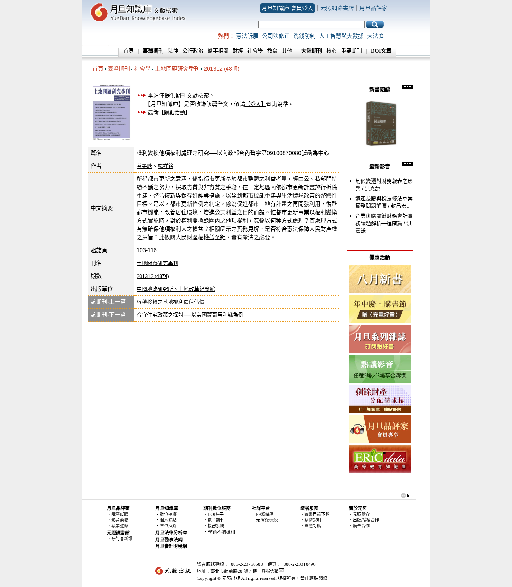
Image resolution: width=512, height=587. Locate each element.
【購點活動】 (174, 112)
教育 (272, 51)
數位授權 (168, 514)
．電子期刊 (213, 520)
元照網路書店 (337, 8)
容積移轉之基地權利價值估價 (170, 302)
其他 (287, 51)
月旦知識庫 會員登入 (287, 8)
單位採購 (168, 526)
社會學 (255, 51)
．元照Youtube (265, 520)
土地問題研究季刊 (177, 69)
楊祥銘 (165, 166)
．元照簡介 (359, 514)
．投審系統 (213, 526)
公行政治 (193, 51)
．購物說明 (310, 520)
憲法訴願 (247, 36)
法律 (173, 51)
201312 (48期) (221, 69)
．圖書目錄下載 (314, 514)
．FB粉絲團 (263, 514)
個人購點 (168, 520)
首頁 (128, 51)
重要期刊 (351, 51)
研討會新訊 (121, 538)
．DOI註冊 (213, 514)
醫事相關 (218, 51)
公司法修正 (276, 36)
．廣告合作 (359, 526)
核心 (331, 51)
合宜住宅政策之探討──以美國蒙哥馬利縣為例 (190, 315)
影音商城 (119, 520)
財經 (238, 51)
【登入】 (255, 104)
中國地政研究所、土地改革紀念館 (176, 289)
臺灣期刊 (119, 69)
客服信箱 (270, 571)
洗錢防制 (304, 36)
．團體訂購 (310, 526)
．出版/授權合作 (364, 520)
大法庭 (375, 36)
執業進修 (119, 526)
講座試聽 (119, 514)
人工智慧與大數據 (341, 36)
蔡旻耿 (144, 166)
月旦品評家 (373, 8)
